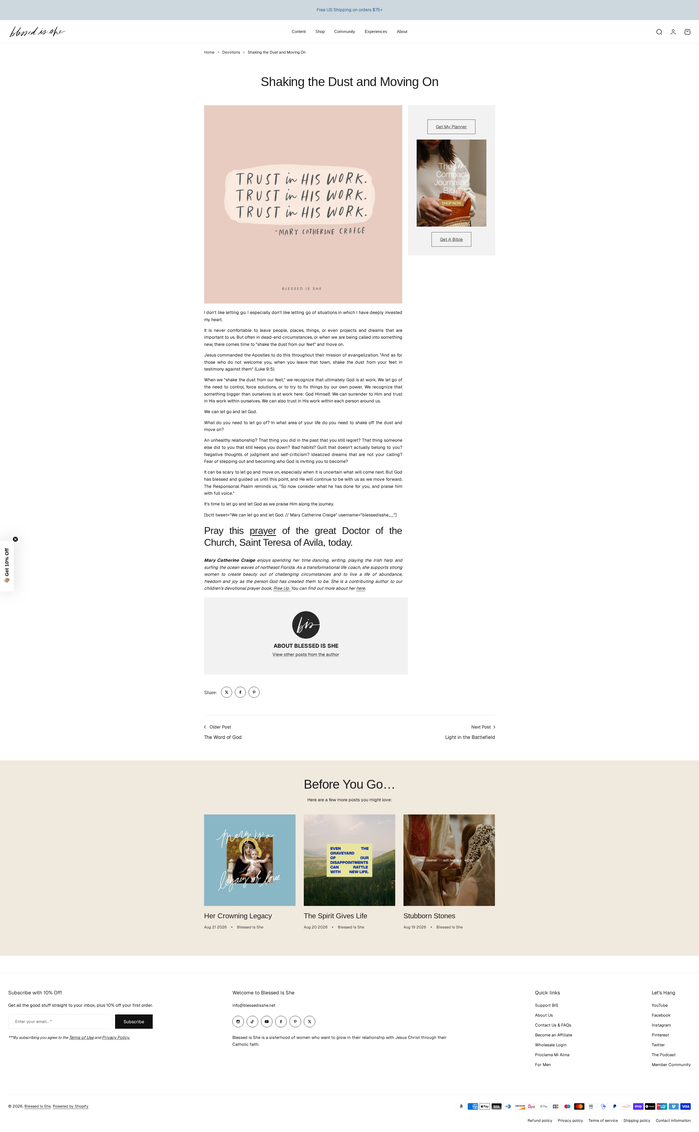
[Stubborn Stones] (449, 860)
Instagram (661, 1025)
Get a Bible (451, 239)
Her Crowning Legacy (238, 916)
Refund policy (540, 1120)
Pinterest (660, 1035)
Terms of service (603, 1120)
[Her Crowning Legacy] (250, 860)
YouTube (660, 1005)
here (360, 588)
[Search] (659, 32)
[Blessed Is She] (37, 32)
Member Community (671, 1064)
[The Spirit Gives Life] (349, 860)
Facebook (661, 1015)
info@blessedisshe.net (253, 1005)
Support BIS (546, 1005)
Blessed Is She (37, 1106)
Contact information (673, 1120)
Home (209, 52)
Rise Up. (282, 588)
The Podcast (664, 1054)
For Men (543, 1064)
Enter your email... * (33, 1021)
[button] (7, 566)
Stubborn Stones (429, 916)
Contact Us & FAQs (553, 1025)
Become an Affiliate (553, 1035)
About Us (544, 1015)
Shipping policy (636, 1120)
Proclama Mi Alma (552, 1054)
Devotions (231, 52)
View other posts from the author (305, 654)
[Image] (451, 183)
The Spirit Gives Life (335, 916)
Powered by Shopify (70, 1106)
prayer (263, 530)
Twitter (658, 1044)
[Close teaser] (15, 539)
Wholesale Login (551, 1044)
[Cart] (687, 32)
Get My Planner (451, 127)
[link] (226, 692)
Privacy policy (570, 1120)
